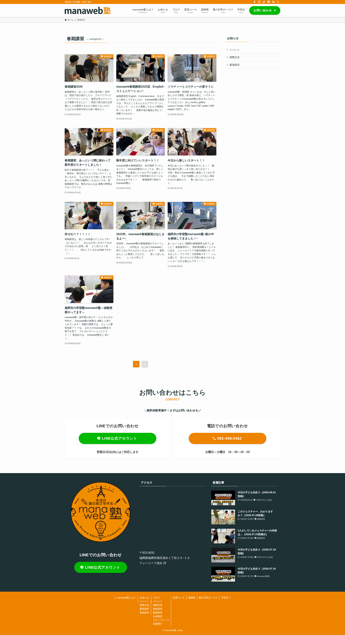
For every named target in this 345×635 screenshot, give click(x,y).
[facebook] (254, 2)
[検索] (278, 2)
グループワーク (161, 620)
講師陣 (191, 597)
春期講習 (144, 612)
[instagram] (259, 2)
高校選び (157, 623)
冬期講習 (157, 616)
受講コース (179, 597)
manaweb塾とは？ (126, 597)
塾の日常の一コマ (208, 597)
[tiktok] (264, 2)
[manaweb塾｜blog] (88, 10)
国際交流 (234, 57)
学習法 (224, 597)
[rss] (273, 2)
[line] (268, 2)
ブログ (156, 597)
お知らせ (144, 597)
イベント (234, 49)
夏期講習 (234, 64)
